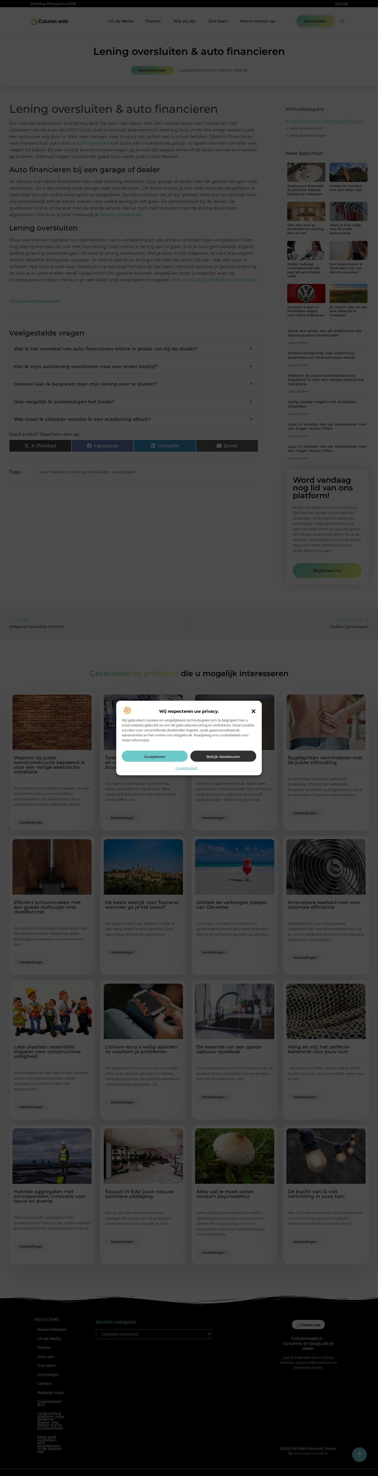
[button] (253, 711)
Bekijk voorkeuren (223, 756)
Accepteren (154, 756)
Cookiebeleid (186, 768)
